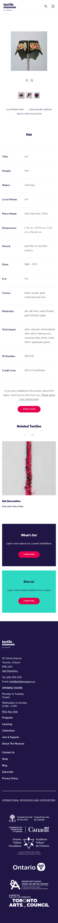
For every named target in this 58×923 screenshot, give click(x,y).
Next (32, 435)
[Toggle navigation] (45, 6)
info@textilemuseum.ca (22, 682)
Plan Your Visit (10, 712)
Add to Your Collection (29, 114)
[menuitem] (29, 719)
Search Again (29, 409)
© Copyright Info (15, 110)
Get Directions (10, 671)
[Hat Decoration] (29, 468)
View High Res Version (40, 110)
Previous (25, 435)
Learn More (29, 554)
